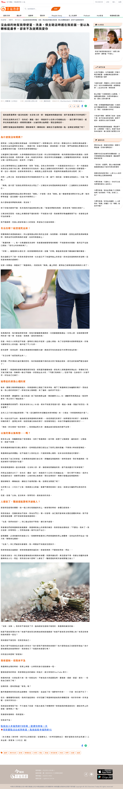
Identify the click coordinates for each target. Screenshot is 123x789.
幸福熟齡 (3, 20)
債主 (41, 753)
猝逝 (61, 753)
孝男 (67, 753)
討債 (35, 753)
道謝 (72, 753)
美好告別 (18, 20)
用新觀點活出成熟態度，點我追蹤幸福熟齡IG (27, 729)
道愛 (78, 753)
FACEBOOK (99, 2)
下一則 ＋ (98, 764)
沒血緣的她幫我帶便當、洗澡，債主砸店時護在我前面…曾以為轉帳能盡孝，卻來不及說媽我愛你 (53, 20)
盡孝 (5, 753)
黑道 (46, 753)
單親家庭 (28, 753)
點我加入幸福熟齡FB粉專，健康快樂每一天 (24, 725)
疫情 (20, 753)
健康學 (11, 20)
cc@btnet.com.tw (48, 778)
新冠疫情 (54, 753)
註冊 (119, 2)
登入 (114, 2)
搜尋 (55, 9)
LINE (107, 2)
